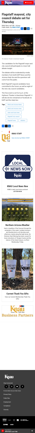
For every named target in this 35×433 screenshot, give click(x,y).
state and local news (14, 112)
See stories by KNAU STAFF (21, 138)
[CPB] (18, 420)
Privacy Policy (7, 394)
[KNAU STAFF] (6, 136)
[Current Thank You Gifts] (17, 269)
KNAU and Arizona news (15, 108)
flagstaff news (12, 120)
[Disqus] (17, 346)
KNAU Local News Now (17, 186)
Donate (29, 2)
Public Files (7, 398)
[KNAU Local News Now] (17, 166)
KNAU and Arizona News (15, 104)
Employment (7, 402)
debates (23, 120)
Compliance (7, 406)
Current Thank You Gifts (17, 293)
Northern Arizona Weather (17, 225)
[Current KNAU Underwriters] (17, 311)
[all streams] (32, 431)
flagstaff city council (13, 116)
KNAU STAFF (16, 27)
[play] (3, 431)
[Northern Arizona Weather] (17, 209)
